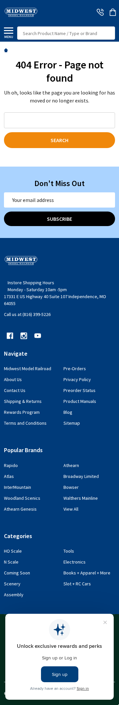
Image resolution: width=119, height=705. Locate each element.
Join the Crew (59, 373)
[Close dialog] (115, 317)
